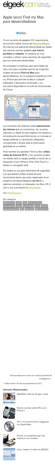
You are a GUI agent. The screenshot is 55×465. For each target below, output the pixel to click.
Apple (18, 202)
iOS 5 (37, 206)
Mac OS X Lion (41, 209)
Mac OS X (29, 209)
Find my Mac (9, 206)
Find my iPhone (41, 43)
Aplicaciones (9, 202)
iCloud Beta (34, 187)
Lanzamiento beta (11, 209)
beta (25, 202)
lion (22, 209)
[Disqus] (27, 251)
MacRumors (14, 192)
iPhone (44, 206)
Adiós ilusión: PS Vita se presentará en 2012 (23, 383)
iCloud (19, 206)
